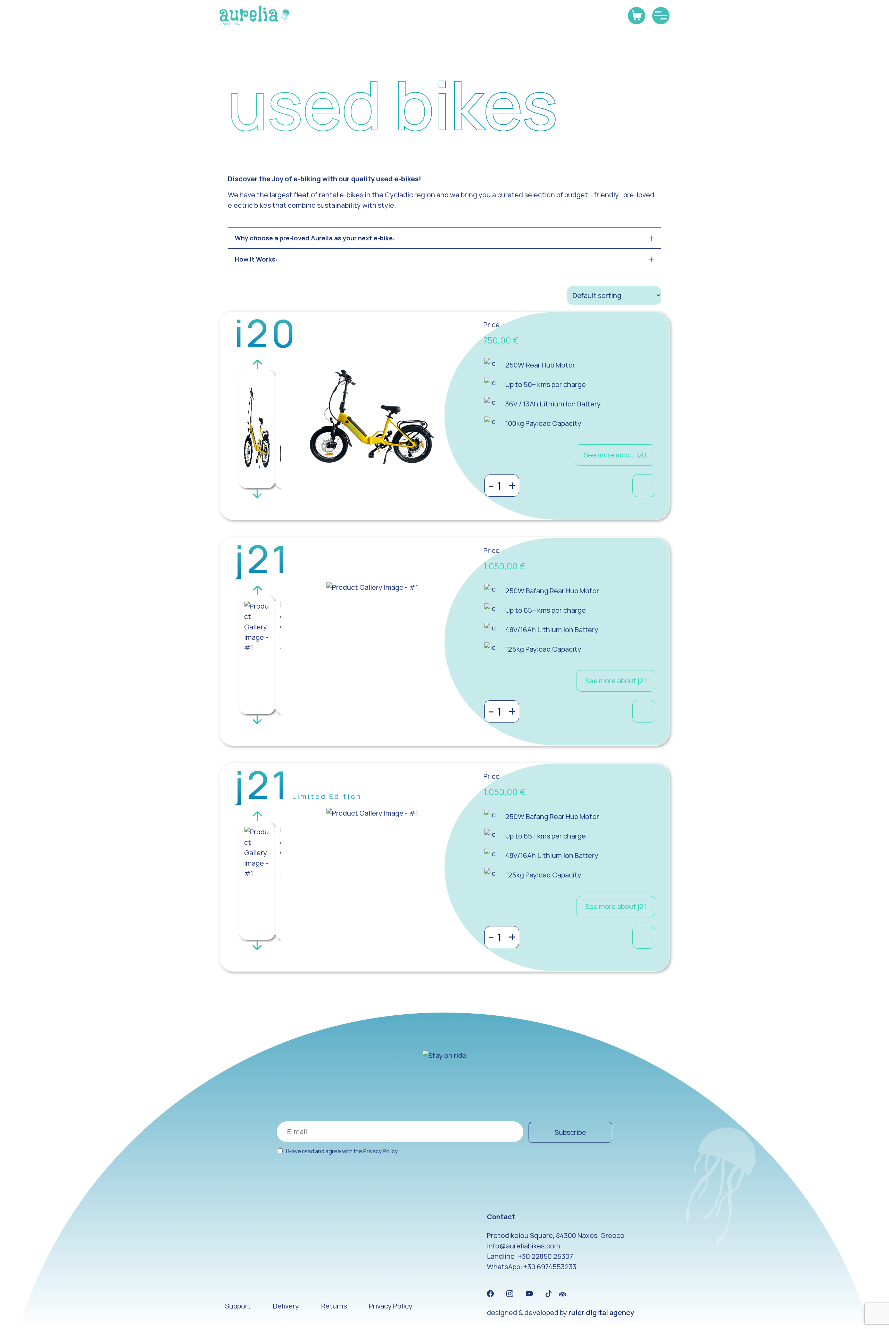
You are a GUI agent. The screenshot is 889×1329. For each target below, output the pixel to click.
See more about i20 (615, 455)
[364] (643, 711)
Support (238, 1306)
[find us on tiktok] (548, 1294)
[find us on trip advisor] (562, 1294)
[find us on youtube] (529, 1294)
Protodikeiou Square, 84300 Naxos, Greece (555, 1235)
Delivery (286, 1306)
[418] (643, 485)
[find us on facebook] (490, 1294)
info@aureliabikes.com (523, 1245)
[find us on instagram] (509, 1294)
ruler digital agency (601, 1312)
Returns (334, 1306)
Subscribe (570, 1132)
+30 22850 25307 (545, 1256)
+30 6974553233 (550, 1266)
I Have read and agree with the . (342, 1151)
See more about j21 (615, 680)
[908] (643, 937)
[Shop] (636, 15)
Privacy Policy (380, 1151)
